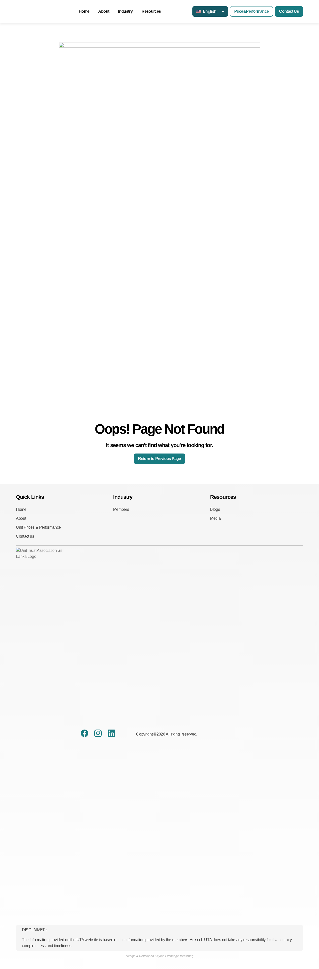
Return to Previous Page (159, 458)
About (103, 11)
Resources (151, 11)
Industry (125, 11)
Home (84, 11)
